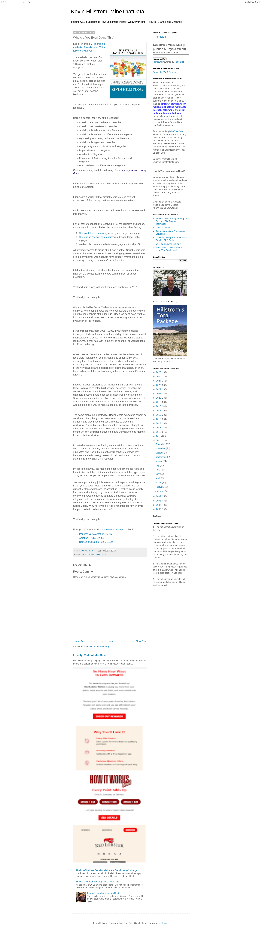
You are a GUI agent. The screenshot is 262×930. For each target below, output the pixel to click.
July (157, 465)
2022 (159, 389)
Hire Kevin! (161, 37)
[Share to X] (109, 550)
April (157, 478)
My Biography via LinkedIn (168, 244)
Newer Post (79, 641)
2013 (159, 427)
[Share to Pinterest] (114, 550)
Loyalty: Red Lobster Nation (90, 655)
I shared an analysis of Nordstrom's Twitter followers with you (89, 47)
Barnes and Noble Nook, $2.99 (96, 542)
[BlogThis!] (106, 550)
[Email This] (104, 550)
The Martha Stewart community (96, 237)
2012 (159, 432)
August (159, 461)
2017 (159, 411)
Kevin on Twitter (163, 227)
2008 (159, 501)
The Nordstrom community (93, 233)
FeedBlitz (179, 62)
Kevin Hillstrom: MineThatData (107, 11)
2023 (159, 385)
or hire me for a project (113, 529)
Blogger (164, 923)
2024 (159, 381)
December (160, 444)
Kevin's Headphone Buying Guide (103, 893)
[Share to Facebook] (112, 550)
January (159, 491)
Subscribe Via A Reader (164, 72)
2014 (159, 423)
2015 (159, 419)
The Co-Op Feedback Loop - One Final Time (97, 882)
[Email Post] (99, 550)
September (161, 457)
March (158, 482)
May (157, 474)
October (159, 453)
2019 (159, 402)
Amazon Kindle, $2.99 (91, 538)
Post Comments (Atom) (97, 647)
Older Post (141, 641)
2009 (159, 496)
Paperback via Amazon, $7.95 (95, 534)
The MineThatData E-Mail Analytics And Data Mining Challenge (106, 870)
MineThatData (176, 131)
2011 (158, 436)
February (160, 487)
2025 (159, 376)
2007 (159, 505)
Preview (157, 62)
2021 (159, 393)
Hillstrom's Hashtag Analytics (93, 554)
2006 (159, 509)
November (160, 448)
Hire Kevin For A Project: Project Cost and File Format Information (171, 221)
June (158, 470)
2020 (159, 398)
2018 (159, 406)
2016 (159, 415)
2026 (159, 372)
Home (110, 641)
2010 (159, 440)
